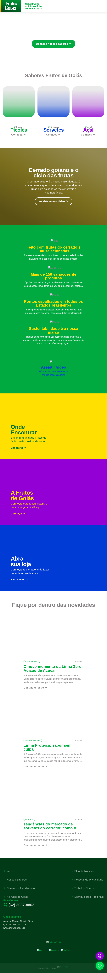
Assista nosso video (52, 201)
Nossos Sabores (17, 879)
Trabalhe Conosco (85, 888)
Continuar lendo (34, 687)
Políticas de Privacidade (88, 879)
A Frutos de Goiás (17, 896)
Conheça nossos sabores (52, 43)
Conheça (16, 134)
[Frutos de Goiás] (10, 6)
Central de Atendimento (21, 888)
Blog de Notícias (84, 871)
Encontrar (17, 447)
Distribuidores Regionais (89, 896)
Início (10, 871)
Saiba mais (18, 579)
